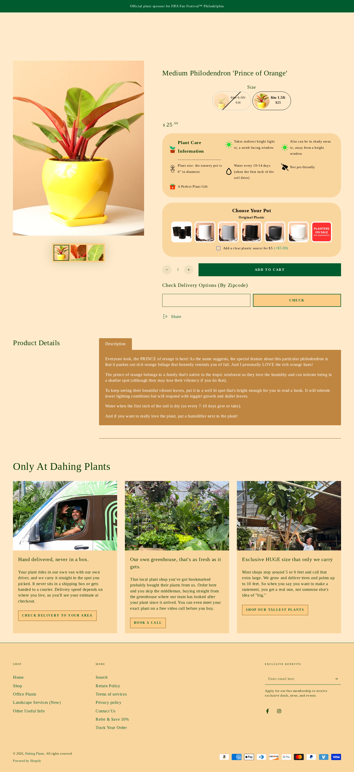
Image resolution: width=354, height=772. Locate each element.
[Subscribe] (338, 678)
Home (18, 677)
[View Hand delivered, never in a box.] (65, 515)
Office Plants (24, 694)
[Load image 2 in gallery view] (78, 253)
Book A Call (148, 623)
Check (297, 300)
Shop (17, 686)
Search (102, 677)
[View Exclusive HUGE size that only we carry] (289, 515)
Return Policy (108, 686)
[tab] (115, 344)
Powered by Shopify (27, 761)
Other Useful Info (29, 711)
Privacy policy (108, 702)
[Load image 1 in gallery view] (61, 253)
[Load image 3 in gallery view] (95, 253)
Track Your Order (111, 727)
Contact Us (106, 711)
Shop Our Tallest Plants (275, 610)
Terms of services (111, 694)
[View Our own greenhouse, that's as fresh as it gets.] (177, 515)
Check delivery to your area (57, 615)
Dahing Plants (35, 753)
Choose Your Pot (251, 210)
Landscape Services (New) (37, 702)
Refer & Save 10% (112, 719)
